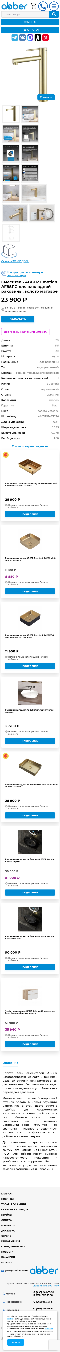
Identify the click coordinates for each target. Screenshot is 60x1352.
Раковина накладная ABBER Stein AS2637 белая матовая (29, 711)
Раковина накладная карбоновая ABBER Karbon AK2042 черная (29, 937)
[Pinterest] (45, 37)
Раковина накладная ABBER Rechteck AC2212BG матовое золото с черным (29, 636)
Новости (7, 1251)
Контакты (8, 1225)
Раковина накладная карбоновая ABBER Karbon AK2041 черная (29, 860)
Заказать (18, 319)
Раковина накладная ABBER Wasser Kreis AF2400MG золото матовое (31, 786)
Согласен (15, 1342)
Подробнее (30, 514)
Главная (6, 1193)
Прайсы (6, 1214)
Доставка (8, 1230)
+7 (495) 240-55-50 (43, 1292)
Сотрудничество (13, 1246)
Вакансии (8, 1257)
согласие (49, 1329)
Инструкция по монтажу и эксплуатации (25, 274)
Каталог (7, 1262)
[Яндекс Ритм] (38, 37)
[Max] (30, 37)
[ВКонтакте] (22, 37)
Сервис (6, 1236)
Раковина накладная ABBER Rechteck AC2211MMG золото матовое (30, 559)
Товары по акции (13, 1204)
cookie (10, 1319)
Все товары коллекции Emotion (25, 331)
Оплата (6, 1220)
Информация (10, 1241)
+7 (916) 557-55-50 (43, 1295)
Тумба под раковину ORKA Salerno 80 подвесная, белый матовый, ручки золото (30, 1012)
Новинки (7, 1199)
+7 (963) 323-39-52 (43, 1308)
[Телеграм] (15, 37)
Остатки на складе (14, 1209)
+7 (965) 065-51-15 (42, 1301)
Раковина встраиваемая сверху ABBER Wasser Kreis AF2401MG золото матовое (31, 484)
